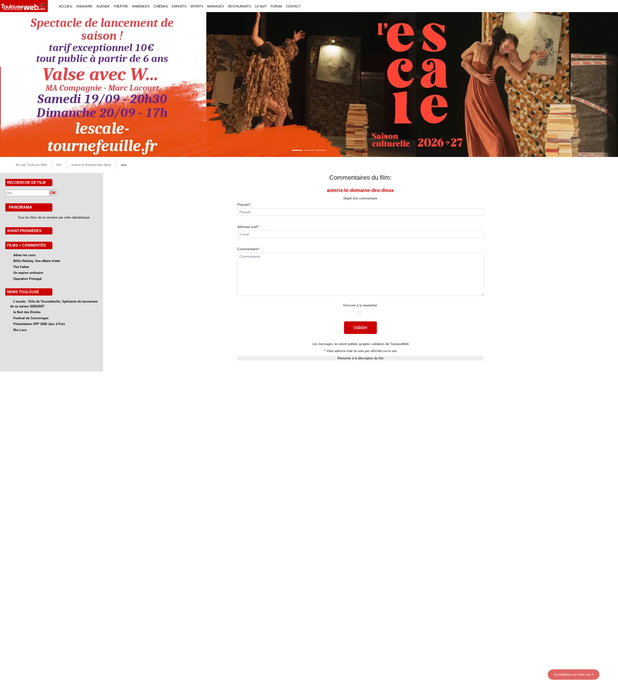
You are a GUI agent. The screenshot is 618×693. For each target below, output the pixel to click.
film (59, 165)
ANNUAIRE (84, 6)
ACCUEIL (65, 6)
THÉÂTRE (120, 6)
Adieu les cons (24, 255)
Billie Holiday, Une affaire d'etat (36, 261)
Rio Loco (20, 330)
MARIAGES (215, 6)
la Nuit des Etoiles (27, 312)
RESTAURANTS (239, 6)
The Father (21, 267)
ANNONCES (141, 6)
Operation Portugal (27, 279)
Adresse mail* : (248, 227)
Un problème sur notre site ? (573, 674)
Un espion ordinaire (28, 273)
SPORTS (196, 6)
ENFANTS (179, 6)
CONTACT (293, 6)
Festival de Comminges (31, 318)
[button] (46, 84)
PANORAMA (20, 207)
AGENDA (103, 6)
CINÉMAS (161, 6)
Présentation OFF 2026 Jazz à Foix (39, 324)
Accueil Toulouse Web (31, 165)
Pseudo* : (244, 204)
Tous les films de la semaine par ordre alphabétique (54, 217)
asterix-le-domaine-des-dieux (91, 165)
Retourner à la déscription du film (360, 358)
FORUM (276, 6)
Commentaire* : (249, 249)
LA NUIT (261, 6)
